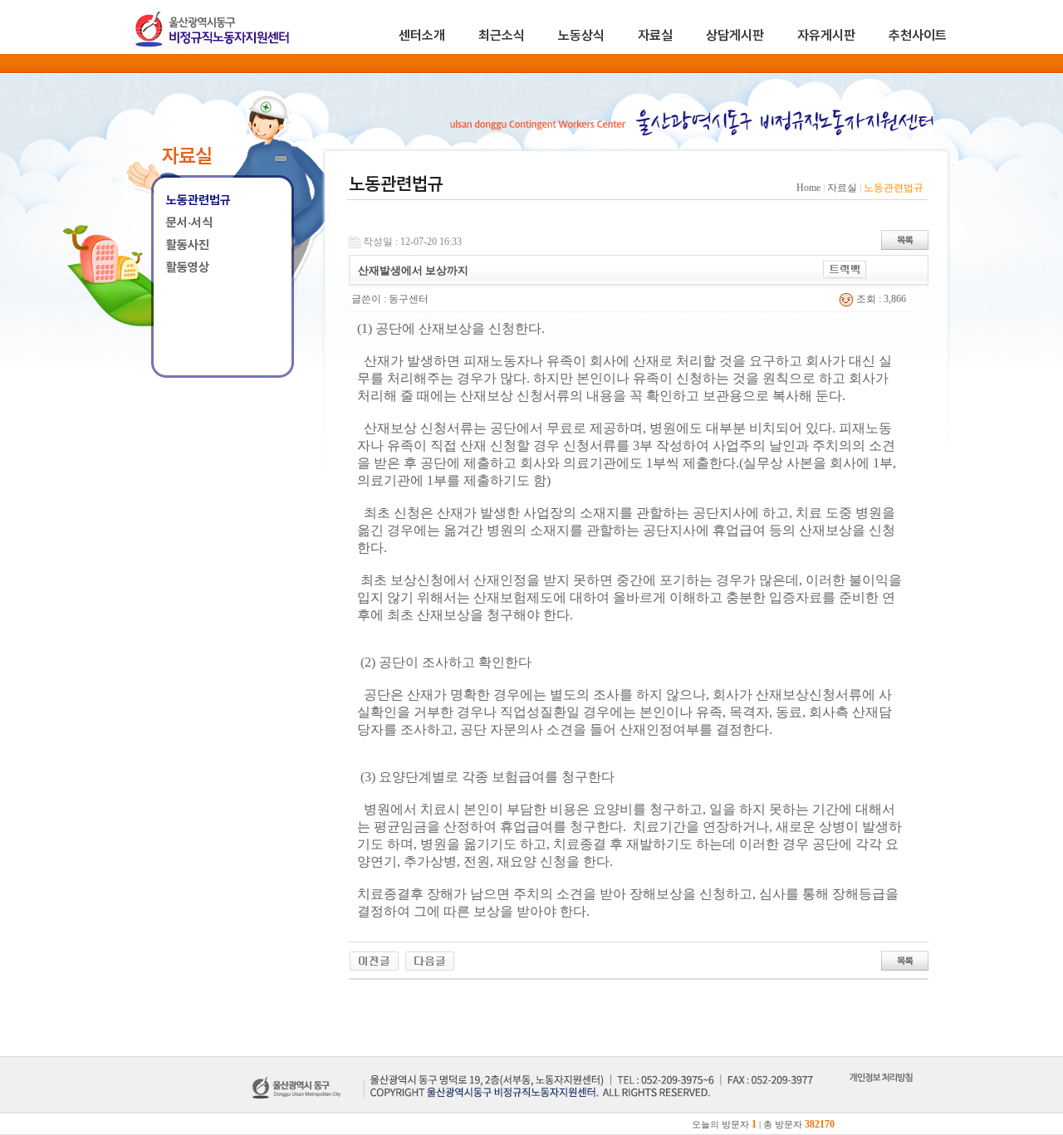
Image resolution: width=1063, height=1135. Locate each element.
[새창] (881, 1096)
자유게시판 (826, 35)
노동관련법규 (198, 200)
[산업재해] (374, 960)
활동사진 (187, 244)
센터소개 (422, 35)
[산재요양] (429, 960)
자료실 (655, 35)
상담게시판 (735, 35)
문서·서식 (189, 222)
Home (808, 187)
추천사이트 (918, 35)
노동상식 (581, 35)
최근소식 (501, 35)
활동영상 (187, 267)
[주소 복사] (845, 269)
